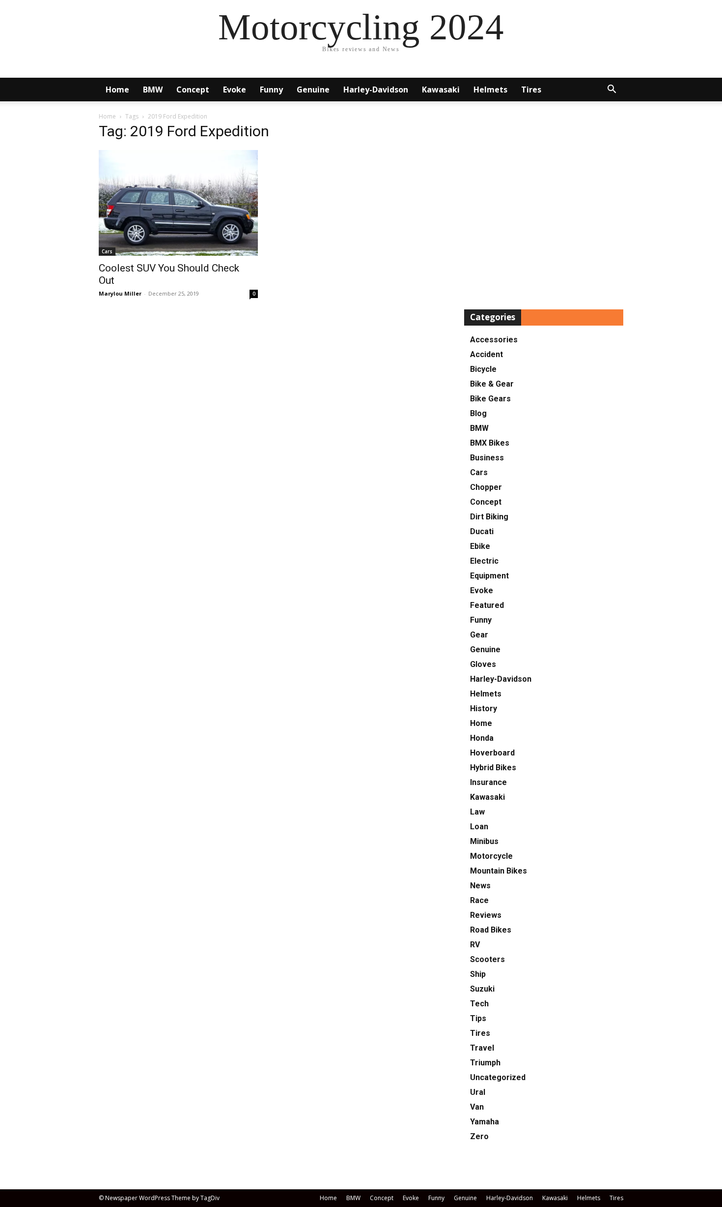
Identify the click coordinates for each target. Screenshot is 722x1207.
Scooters (487, 959)
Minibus (484, 841)
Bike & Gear (492, 384)
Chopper (486, 487)
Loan (479, 826)
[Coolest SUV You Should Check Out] (178, 203)
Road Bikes (490, 930)
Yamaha (484, 1121)
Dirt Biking (489, 516)
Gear (479, 634)
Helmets (490, 89)
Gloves (483, 664)
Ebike (480, 546)
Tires (531, 89)
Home (117, 89)
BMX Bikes (489, 443)
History (483, 708)
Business (487, 457)
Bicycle (483, 369)
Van (477, 1107)
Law (477, 811)
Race (479, 900)
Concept (192, 89)
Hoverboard (492, 752)
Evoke (234, 89)
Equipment (489, 575)
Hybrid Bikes (493, 767)
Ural (477, 1092)
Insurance (488, 782)
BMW (153, 89)
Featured (487, 605)
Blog (478, 413)
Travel (482, 1048)
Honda (482, 738)
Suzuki (482, 989)
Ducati (482, 531)
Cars (107, 251)
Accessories (494, 339)
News (480, 885)
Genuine (313, 89)
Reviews (485, 915)
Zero (479, 1136)
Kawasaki (441, 89)
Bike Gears (490, 398)
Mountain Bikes (498, 870)
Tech (479, 1003)
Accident (486, 354)
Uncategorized (498, 1077)
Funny (271, 89)
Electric (484, 561)
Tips (478, 1018)
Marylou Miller (120, 293)
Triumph (485, 1062)
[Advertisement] (543, 208)
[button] (611, 90)
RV (475, 944)
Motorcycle (491, 856)
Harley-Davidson (375, 89)
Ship (478, 974)
